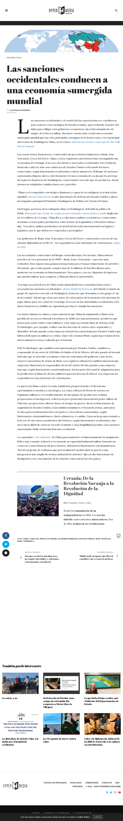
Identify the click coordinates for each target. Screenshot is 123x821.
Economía (52, 539)
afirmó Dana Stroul (39, 196)
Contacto (107, 783)
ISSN (117, 783)
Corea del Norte (37, 539)
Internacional (14, 58)
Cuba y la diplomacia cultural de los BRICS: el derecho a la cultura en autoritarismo (102, 741)
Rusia (19, 541)
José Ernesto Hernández (20, 110)
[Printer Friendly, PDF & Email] (118, 535)
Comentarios (92, 783)
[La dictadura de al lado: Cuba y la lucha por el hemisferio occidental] (20, 723)
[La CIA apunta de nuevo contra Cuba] (61, 723)
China (25, 539)
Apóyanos (77, 786)
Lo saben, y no (9, 698)
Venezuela (28, 541)
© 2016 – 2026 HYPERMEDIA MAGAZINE (103, 786)
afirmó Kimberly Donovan (77, 288)
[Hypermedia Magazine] (61, 10)
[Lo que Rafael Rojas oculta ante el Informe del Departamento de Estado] (102, 683)
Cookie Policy (83, 817)
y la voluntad (42, 437)
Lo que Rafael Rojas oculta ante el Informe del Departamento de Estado (101, 701)
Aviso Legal (76, 783)
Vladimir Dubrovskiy (79, 502)
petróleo (106, 539)
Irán (98, 539)
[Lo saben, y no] (20, 683)
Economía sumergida (68, 539)
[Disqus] (61, 613)
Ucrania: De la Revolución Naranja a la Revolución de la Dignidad (89, 486)
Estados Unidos (87, 539)
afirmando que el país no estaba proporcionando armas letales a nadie (65, 213)
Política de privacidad (55, 783)
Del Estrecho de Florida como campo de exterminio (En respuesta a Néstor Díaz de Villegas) (58, 702)
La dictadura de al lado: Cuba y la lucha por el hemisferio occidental (20, 741)
